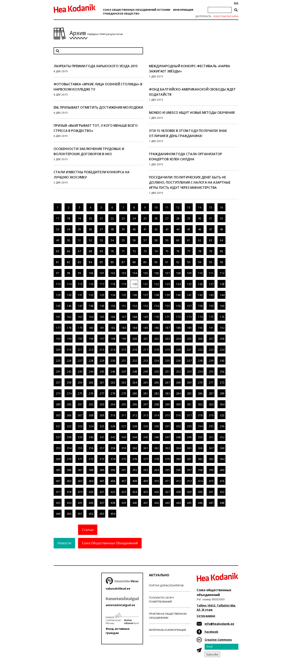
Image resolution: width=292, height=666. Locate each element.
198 (112, 339)
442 (156, 503)
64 (221, 240)
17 (57, 218)
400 (222, 470)
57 (145, 240)
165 (102, 317)
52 (90, 240)
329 (145, 426)
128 (222, 284)
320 (222, 415)
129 (58, 295)
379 (167, 459)
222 (200, 350)
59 (166, 240)
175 (211, 317)
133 (102, 295)
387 (80, 470)
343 (123, 437)
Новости (64, 543)
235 (167, 360)
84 (90, 262)
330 (156, 426)
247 (123, 371)
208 (222, 339)
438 (112, 503)
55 (123, 240)
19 (79, 218)
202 (156, 339)
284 (178, 393)
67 (79, 251)
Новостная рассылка (225, 16)
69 (101, 251)
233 (145, 360)
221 (189, 350)
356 (91, 448)
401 (58, 481)
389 (102, 470)
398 (200, 470)
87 (123, 262)
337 (58, 437)
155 (167, 306)
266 (156, 382)
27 (166, 218)
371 (80, 459)
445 (189, 503)
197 (102, 339)
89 (145, 262)
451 (80, 514)
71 (123, 251)
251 (167, 371)
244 (91, 371)
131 (80, 295)
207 (211, 339)
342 (112, 437)
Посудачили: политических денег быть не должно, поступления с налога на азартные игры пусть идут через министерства (189, 182)
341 (102, 437)
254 (200, 371)
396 (178, 470)
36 (90, 229)
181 (102, 328)
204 (178, 339)
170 (156, 317)
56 (134, 240)
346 (156, 437)
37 (101, 229)
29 (188, 218)
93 (188, 262)
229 (102, 360)
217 (145, 350)
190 (200, 328)
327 (123, 426)
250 (156, 371)
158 (200, 306)
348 (178, 437)
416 (222, 481)
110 (200, 273)
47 (210, 229)
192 (222, 328)
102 (112, 273)
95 (210, 262)
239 (211, 360)
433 (58, 503)
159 (211, 306)
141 (189, 295)
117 (102, 284)
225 (58, 360)
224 (222, 350)
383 (211, 459)
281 (145, 393)
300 (178, 404)
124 (178, 284)
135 (123, 295)
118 (112, 284)
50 (68, 240)
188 (178, 328)
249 (145, 371)
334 (200, 426)
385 (58, 470)
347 (167, 437)
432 (222, 492)
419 (80, 492)
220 (178, 350)
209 (58, 350)
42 (156, 229)
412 (178, 481)
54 (112, 240)
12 (177, 207)
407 (123, 481)
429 (189, 492)
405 (102, 481)
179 (80, 328)
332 (178, 426)
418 (69, 492)
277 (102, 393)
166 (112, 317)
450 (69, 514)
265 (145, 382)
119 (123, 284)
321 (58, 426)
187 (167, 328)
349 (189, 437)
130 (69, 295)
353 (58, 448)
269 (189, 382)
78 (199, 251)
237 (189, 360)
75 (166, 251)
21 (101, 218)
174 (200, 317)
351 (211, 437)
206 (200, 339)
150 (112, 306)
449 (58, 514)
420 (91, 492)
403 (80, 481)
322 (69, 426)
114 (69, 284)
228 (91, 360)
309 (102, 415)
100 (91, 273)
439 (123, 503)
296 (134, 404)
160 (222, 306)
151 (123, 306)
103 (123, 273)
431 (211, 492)
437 (102, 503)
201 (145, 339)
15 (210, 207)
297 (145, 404)
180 (91, 328)
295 (123, 404)
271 (211, 382)
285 (189, 393)
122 (156, 284)
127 (211, 284)
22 (112, 218)
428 (178, 492)
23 (123, 218)
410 (156, 481)
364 (178, 448)
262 (112, 382)
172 (178, 317)
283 (167, 393)
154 (156, 306)
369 (58, 459)
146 (69, 306)
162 (69, 317)
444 (178, 503)
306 (69, 415)
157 (189, 306)
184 (134, 328)
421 (102, 492)
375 (123, 459)
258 (69, 382)
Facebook (211, 632)
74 (156, 251)
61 (188, 240)
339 (80, 437)
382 (200, 459)
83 (79, 262)
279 (123, 393)
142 (200, 295)
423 (123, 492)
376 (134, 459)
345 (145, 437)
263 (123, 382)
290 (69, 404)
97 (57, 273)
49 (57, 240)
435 (80, 503)
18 (68, 218)
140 (178, 295)
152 (134, 306)
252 (178, 371)
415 (211, 481)
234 (156, 360)
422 (112, 492)
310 (112, 415)
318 (200, 415)
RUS (236, 3)
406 (112, 481)
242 (69, 371)
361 (145, 448)
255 (211, 371)
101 (102, 273)
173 (189, 317)
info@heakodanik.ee (219, 624)
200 (134, 339)
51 (79, 240)
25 (145, 218)
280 (134, 393)
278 (112, 393)
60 (177, 240)
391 (123, 470)
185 (145, 328)
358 (112, 448)
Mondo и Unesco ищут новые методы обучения (192, 112)
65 (57, 251)
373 (102, 459)
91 (166, 262)
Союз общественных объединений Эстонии (136, 10)
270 (200, 382)
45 (188, 229)
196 (91, 339)
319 (211, 415)
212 (91, 350)
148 (91, 306)
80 (221, 251)
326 (112, 426)
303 (211, 404)
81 (57, 262)
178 (69, 328)
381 (189, 459)
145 (58, 306)
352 (222, 437)
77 (188, 251)
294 (112, 404)
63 (210, 240)
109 (189, 273)
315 (167, 415)
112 (222, 273)
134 (112, 295)
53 (101, 240)
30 (199, 218)
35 (79, 229)
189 (189, 328)
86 (112, 262)
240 (222, 360)
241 (58, 371)
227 (80, 360)
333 (189, 426)
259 (80, 382)
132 (91, 295)
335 (211, 426)
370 (69, 459)
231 (123, 360)
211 (80, 350)
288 (222, 393)
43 (166, 229)
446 (200, 503)
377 (145, 459)
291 (80, 404)
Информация (183, 10)
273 (58, 393)
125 (189, 284)
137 (145, 295)
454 (112, 514)
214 (112, 350)
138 (156, 295)
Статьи (87, 530)
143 (211, 295)
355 (80, 448)
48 (221, 229)
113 (58, 284)
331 (167, 426)
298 (156, 404)
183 (123, 328)
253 (189, 371)
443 (167, 503)
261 (102, 382)
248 (134, 371)
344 (134, 437)
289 (58, 404)
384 (222, 459)
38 (112, 229)
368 (222, 448)
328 (134, 426)
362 (156, 448)
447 (211, 503)
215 (123, 350)
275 (80, 393)
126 (200, 284)
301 (189, 404)
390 (112, 470)
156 (178, 306)
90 (156, 262)
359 (123, 448)
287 (211, 393)
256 (222, 371)
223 (211, 350)
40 (134, 229)
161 (58, 317)
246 (112, 371)
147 (80, 306)
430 (200, 492)
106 (156, 273)
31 (210, 218)
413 (189, 481)
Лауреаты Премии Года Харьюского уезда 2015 (96, 66)
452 (91, 514)
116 (91, 284)
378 (156, 459)
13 (188, 207)
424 (134, 492)
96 (221, 262)
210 (69, 350)
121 (145, 284)
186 (156, 328)
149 (102, 306)
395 (167, 470)
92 (177, 262)
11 (166, 207)
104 (134, 273)
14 (199, 207)
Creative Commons (218, 640)
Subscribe (212, 654)
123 (167, 284)
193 (58, 339)
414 (200, 481)
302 (200, 404)
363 (167, 448)
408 (134, 481)
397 (189, 470)
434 (69, 503)
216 (134, 350)
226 (69, 360)
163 (80, 317)
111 (211, 273)
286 (200, 393)
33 (57, 229)
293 (102, 404)
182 (112, 328)
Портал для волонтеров (166, 585)
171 (167, 317)
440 (134, 503)
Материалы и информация (167, 630)
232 (134, 360)
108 (178, 273)
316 (178, 415)
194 (69, 339)
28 (177, 218)
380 (178, 459)
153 (145, 306)
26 (156, 218)
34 (68, 229)
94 (199, 262)
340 (91, 437)
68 (90, 251)
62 (199, 240)
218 (156, 350)
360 (134, 448)
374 (112, 459)
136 (134, 295)
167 (123, 317)
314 (156, 415)
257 (58, 382)
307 (80, 415)
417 (58, 492)
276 (91, 393)
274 (69, 393)
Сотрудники (206, 616)
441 (145, 503)
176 (222, 317)
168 (134, 317)
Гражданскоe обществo (121, 13)
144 (222, 295)
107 (167, 273)
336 (222, 426)
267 (167, 382)
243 (80, 371)
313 (145, 415)
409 (145, 481)
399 (211, 470)
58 (156, 240)
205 (189, 339)
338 (69, 437)
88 (134, 262)
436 (91, 503)
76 (177, 251)
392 (134, 470)
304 (222, 404)
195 (80, 339)
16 (221, 207)
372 (91, 459)
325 (102, 426)
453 (102, 514)
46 (199, 229)
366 (200, 448)
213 (102, 350)
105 (145, 273)
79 (210, 251)
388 (91, 470)
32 (221, 218)
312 (134, 415)
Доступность (203, 16)
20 (90, 218)
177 (58, 328)
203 (167, 339)
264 (134, 382)
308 (91, 415)
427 (167, 492)
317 (189, 415)
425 (145, 492)
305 (58, 415)
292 (91, 404)
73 (145, 251)
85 (101, 262)
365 (189, 448)
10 (156, 207)
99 (79, 273)
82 (68, 262)
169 (145, 317)
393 (145, 470)
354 (69, 448)
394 (156, 470)
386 (69, 470)
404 (91, 481)
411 (167, 481)
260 (91, 382)
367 (211, 448)
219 (167, 350)
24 (134, 218)
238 (200, 360)
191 (211, 328)
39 (123, 229)
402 (69, 481)
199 (123, 339)
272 (222, 382)
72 (134, 251)
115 (80, 284)
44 (177, 229)
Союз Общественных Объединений (110, 543)
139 (167, 295)
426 (156, 492)
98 (68, 273)
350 (200, 437)
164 (91, 317)
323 (80, 426)
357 (102, 448)
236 (178, 360)
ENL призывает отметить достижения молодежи (98, 107)
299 (167, 404)
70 (112, 251)
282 (156, 393)
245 (102, 371)
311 (123, 415)
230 (112, 360)
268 (178, 382)
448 (222, 503)
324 (91, 426)
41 (145, 229)
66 (68, 251)
